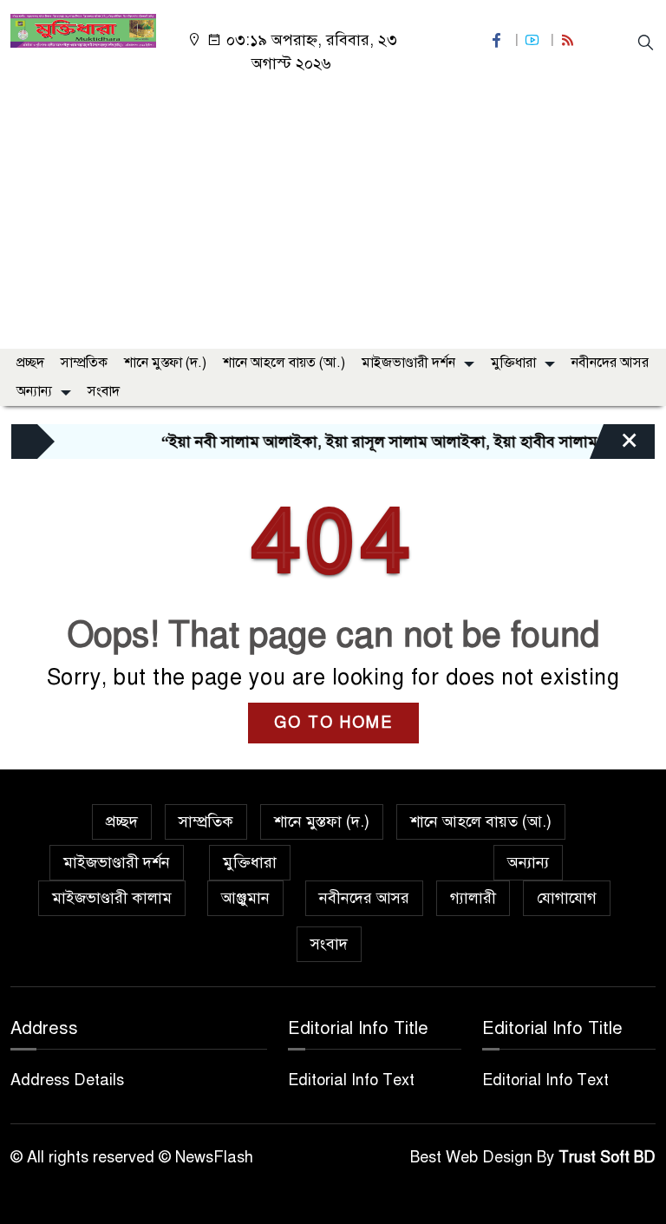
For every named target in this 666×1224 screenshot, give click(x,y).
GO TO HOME (333, 722)
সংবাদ (104, 391)
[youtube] (534, 40)
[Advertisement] (333, 205)
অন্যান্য (34, 391)
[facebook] (498, 40)
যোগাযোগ (567, 897)
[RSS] (569, 40)
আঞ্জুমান (245, 897)
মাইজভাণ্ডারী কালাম (112, 897)
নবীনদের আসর (610, 362)
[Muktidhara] (83, 29)
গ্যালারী (473, 897)
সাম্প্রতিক (84, 362)
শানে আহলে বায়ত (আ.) (284, 362)
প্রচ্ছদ (30, 362)
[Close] (614, 446)
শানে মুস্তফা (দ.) (165, 362)
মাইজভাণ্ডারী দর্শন (408, 362)
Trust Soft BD (607, 1157)
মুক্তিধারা (513, 362)
